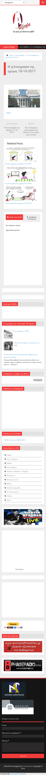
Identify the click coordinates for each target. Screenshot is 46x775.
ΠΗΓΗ (8, 113)
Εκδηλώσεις (11, 475)
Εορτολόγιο (19, 569)
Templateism (28, 766)
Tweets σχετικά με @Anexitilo (14, 440)
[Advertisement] (23, 600)
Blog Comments (15, 217)
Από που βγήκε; (12, 459)
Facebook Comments (31, 218)
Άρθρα (9, 455)
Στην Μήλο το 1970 (22, 331)
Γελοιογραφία (20, 55)
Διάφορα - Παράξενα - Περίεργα (17, 471)
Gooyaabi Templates (18, 774)
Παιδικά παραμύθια (13, 488)
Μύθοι (9, 483)
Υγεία (9, 500)
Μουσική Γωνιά (12, 479)
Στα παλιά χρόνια (13, 492)
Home (11, 55)
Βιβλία (9, 463)
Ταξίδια (9, 496)
